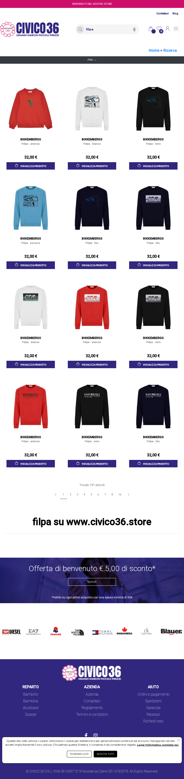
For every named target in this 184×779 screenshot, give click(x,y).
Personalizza (79, 754)
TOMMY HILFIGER (99, 629)
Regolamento (92, 707)
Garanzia (153, 707)
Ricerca (170, 50)
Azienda (92, 694)
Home (154, 50)
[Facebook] (86, 736)
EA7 (31, 626)
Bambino (30, 694)
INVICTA (56, 626)
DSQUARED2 (123, 626)
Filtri (90, 59)
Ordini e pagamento (153, 694)
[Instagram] (95, 736)
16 (119, 494)
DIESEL (8, 626)
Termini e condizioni (92, 714)
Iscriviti (92, 582)
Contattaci (162, 13)
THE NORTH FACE (78, 632)
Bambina (30, 701)
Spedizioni (153, 701)
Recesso (153, 714)
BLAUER (166, 626)
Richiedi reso (153, 721)
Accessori (31, 707)
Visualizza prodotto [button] (33, 166)
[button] (178, 741)
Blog (175, 13)
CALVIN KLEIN (144, 629)
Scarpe (30, 714)
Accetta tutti (105, 754)
